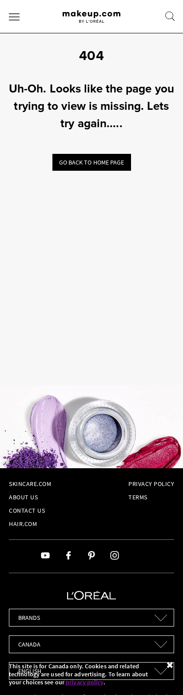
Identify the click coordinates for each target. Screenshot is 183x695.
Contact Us (27, 510)
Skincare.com (30, 484)
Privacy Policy (151, 484)
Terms (137, 497)
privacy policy (84, 682)
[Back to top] (162, 674)
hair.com (23, 524)
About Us (23, 497)
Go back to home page (91, 162)
